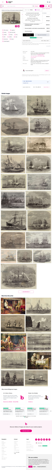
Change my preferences (41, 466)
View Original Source (40, 54)
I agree (30, 466)
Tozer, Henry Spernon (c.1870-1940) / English (38, 56)
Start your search (26, 430)
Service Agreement (29, 446)
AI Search (36, 6)
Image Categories (4, 451)
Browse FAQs (15, 401)
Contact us (47, 70)
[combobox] (25, 6)
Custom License (43, 13)
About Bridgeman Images (4, 442)
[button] (36, 82)
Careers (3, 452)
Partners (3, 445)
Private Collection (33, 57)
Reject (34, 466)
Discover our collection (7, 401)
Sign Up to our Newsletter (4, 458)
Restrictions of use (29, 447)
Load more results (26, 291)
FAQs (3, 456)
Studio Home (4, 454)
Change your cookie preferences (29, 450)
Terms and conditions (28, 442)
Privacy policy (28, 444)
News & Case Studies (4, 448)
